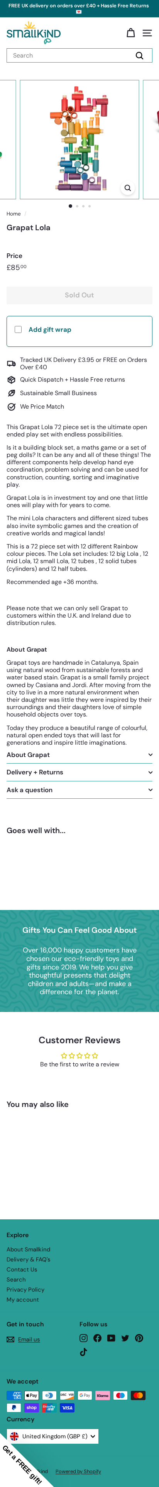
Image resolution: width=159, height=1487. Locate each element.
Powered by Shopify (78, 1471)
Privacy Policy (25, 1289)
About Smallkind (28, 1249)
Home (14, 213)
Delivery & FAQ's (29, 1259)
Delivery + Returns (35, 772)
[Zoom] (128, 188)
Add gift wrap (50, 329)
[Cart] (131, 33)
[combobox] (79, 55)
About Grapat (28, 754)
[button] (27, 1460)
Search (16, 1279)
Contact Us (22, 1269)
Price (14, 256)
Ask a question (29, 790)
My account (23, 1300)
